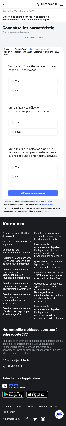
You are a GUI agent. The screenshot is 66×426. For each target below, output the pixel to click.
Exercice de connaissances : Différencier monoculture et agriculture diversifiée (48, 275)
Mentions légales (48, 406)
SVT (31, 11)
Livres (30, 406)
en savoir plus (47, 204)
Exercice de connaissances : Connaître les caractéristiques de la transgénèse (16, 299)
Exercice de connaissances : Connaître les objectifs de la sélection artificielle (48, 236)
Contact (6, 406)
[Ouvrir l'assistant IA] (59, 414)
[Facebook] (27, 419)
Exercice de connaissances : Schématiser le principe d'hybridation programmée (16, 286)
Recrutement (9, 411)
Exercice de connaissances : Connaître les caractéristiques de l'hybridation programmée (16, 273)
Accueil (6, 11)
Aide (18, 406)
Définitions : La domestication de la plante (16, 251)
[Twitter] (35, 419)
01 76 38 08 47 (49, 4)
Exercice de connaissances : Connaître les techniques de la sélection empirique (16, 261)
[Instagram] (43, 419)
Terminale (19, 11)
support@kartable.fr (18, 360)
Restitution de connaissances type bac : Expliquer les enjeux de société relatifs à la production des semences (48, 250)
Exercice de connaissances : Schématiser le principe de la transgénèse (16, 311)
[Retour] (5, 4)
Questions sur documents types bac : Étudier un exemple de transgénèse (48, 264)
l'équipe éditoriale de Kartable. (38, 49)
